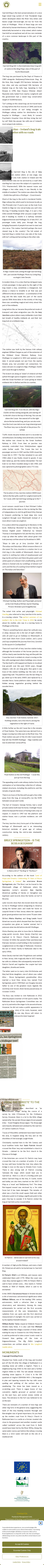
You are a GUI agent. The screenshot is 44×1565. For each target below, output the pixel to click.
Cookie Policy (17, 1562)
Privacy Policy (26, 1562)
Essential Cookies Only (22, 1550)
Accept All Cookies (22, 1544)
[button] (40, 1523)
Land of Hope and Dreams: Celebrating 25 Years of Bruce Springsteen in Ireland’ (22, 878)
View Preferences (22, 1557)
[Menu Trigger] (40, 4)
